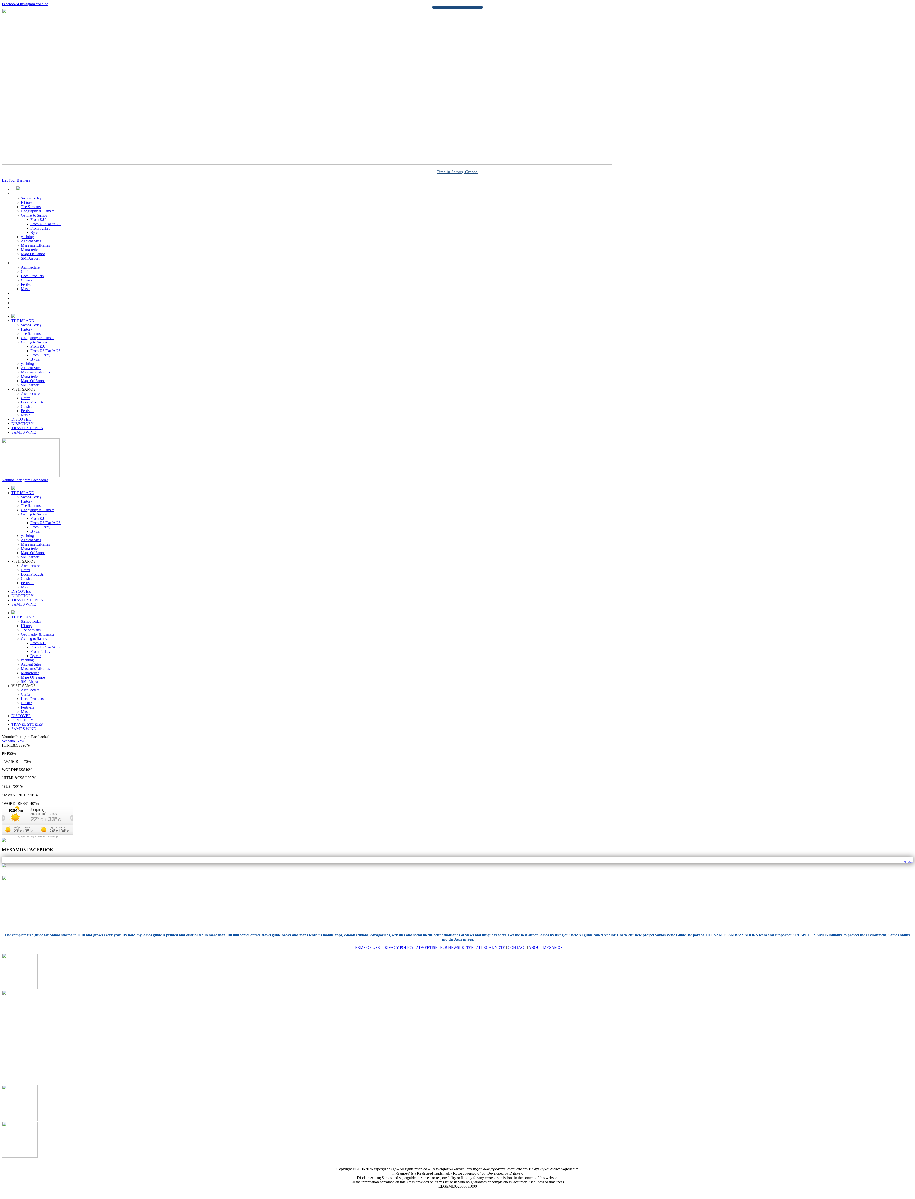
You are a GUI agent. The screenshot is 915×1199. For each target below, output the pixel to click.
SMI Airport (30, 258)
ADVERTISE (426, 947)
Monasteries (30, 250)
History (26, 202)
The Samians (31, 207)
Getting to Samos (34, 215)
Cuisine (26, 280)
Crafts (25, 272)
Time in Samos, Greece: (457, 171)
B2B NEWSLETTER (457, 947)
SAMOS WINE (28, 307)
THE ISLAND (28, 193)
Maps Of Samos (33, 254)
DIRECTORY (27, 298)
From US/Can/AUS (45, 224)
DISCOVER (26, 293)
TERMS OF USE (366, 947)
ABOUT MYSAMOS (546, 947)
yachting (27, 237)
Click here (908, 862)
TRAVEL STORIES (32, 303)
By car (35, 232)
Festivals (27, 284)
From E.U (38, 220)
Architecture (30, 267)
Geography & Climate (37, 211)
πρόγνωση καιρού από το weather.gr (38, 837)
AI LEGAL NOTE (490, 947)
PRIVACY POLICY (398, 947)
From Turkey (40, 228)
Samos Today (31, 198)
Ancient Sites (31, 241)
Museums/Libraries (35, 245)
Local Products (32, 276)
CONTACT (517, 947)
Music (25, 289)
